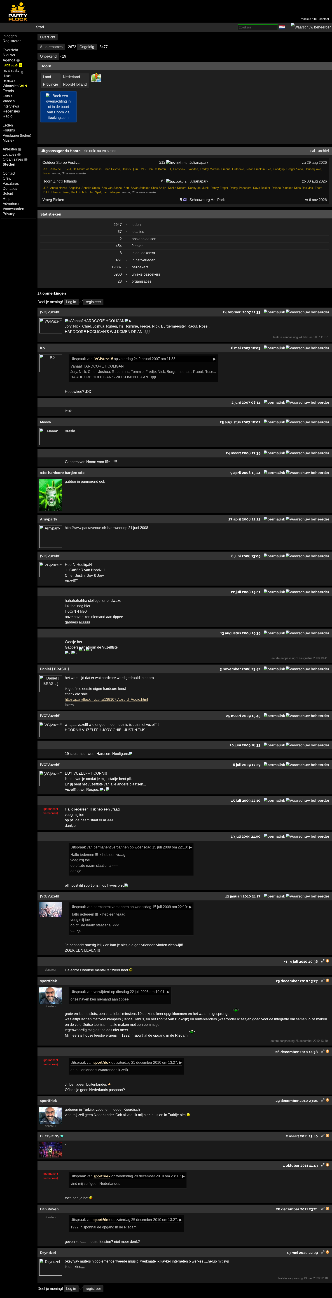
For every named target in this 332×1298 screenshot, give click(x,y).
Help (6, 199)
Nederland (71, 77)
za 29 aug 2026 (314, 162)
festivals (9, 81)
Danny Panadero (240, 188)
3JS (46, 188)
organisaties (141, 281)
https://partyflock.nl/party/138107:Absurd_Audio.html (106, 699)
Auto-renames (51, 47)
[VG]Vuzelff (103, 359)
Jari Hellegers (112, 192)
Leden (8, 125)
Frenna (225, 169)
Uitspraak (78, 359)
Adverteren (11, 204)
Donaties (10, 188)
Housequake (313, 169)
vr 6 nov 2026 (316, 200)
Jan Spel (95, 192)
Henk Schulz (79, 192)
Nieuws (9, 55)
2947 (118, 225)
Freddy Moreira (210, 169)
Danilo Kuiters (177, 188)
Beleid (8, 193)
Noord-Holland (75, 84)
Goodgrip (279, 169)
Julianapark (198, 162)
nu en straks (106, 151)
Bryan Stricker (140, 188)
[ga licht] (288, 27)
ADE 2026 (11, 65)
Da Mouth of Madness (87, 169)
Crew (7, 178)
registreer (93, 302)
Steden (9, 164)
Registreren (12, 41)
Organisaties (13, 159)
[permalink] (274, 312)
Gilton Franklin (255, 169)
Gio (269, 169)
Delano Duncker (282, 188)
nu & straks (11, 70)
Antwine (55, 169)
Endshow (179, 169)
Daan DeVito (111, 169)
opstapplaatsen (144, 239)
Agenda (9, 60)
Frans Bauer (61, 192)
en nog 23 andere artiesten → (141, 192)
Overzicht (10, 50)
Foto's (7, 96)
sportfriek (102, 1062)
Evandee (192, 169)
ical (312, 151)
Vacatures (11, 183)
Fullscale (238, 169)
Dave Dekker (261, 188)
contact (324, 19)
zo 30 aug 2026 (314, 181)
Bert (126, 188)
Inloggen (10, 36)
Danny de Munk (198, 188)
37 (120, 232)
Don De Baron (156, 169)
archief (323, 151)
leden (136, 225)
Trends (8, 91)
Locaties (9, 154)
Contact (9, 173)
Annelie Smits (91, 188)
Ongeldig (86, 47)
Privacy (9, 214)
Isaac (47, 173)
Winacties (15, 86)
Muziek (8, 140)
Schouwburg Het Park (207, 200)
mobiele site (309, 19)
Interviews (11, 106)
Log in (71, 302)
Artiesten (10, 149)
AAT (46, 169)
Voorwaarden (13, 209)
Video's (9, 101)
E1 (169, 169)
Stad (40, 27)
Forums (9, 130)
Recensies (11, 111)
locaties (138, 232)
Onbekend (48, 56)
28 (120, 281)
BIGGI (67, 169)
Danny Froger (219, 188)
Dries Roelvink (303, 188)
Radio (7, 116)
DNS (143, 169)
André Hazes (58, 188)
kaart (7, 75)
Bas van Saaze (112, 188)
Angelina (74, 188)
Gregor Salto (294, 169)
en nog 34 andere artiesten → (71, 173)
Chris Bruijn (158, 188)
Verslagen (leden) (17, 135)
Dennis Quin (130, 169)
